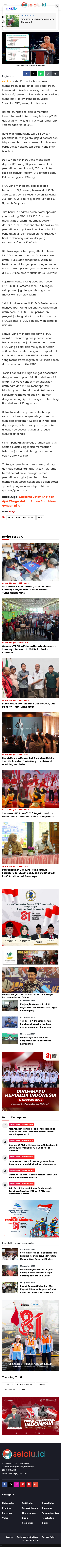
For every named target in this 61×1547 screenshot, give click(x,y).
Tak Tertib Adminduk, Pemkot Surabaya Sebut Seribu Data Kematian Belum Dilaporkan (36, 1024)
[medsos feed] (35, 1484)
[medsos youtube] (22, 1484)
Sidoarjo (41, 1385)
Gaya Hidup (48, 1503)
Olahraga (47, 1508)
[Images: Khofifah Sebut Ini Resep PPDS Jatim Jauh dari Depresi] (30, 47)
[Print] (55, 73)
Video (5, 1518)
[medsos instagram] (16, 1484)
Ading (12, 512)
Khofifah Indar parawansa (21, 517)
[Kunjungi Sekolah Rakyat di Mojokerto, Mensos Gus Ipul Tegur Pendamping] (10, 1005)
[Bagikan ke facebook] (26, 73)
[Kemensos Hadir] (30, 957)
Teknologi (27, 1523)
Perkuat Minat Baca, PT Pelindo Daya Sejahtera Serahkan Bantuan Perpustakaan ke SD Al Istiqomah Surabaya (28, 873)
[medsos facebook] (4, 1484)
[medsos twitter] (10, 1484)
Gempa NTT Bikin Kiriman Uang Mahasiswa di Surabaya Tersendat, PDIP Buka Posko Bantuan (29, 649)
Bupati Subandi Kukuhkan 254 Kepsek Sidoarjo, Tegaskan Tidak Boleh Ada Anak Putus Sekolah (38, 1289)
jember (22, 1390)
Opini (45, 1523)
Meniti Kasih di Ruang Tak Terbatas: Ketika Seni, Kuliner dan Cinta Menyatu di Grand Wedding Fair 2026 (28, 761)
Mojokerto (9, 1390)
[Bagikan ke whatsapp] (41, 73)
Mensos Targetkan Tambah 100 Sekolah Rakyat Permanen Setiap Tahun (28, 996)
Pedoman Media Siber (27, 1537)
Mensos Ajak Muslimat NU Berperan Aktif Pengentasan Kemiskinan (35, 1040)
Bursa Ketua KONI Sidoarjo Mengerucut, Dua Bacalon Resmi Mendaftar (28, 705)
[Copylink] (48, 73)
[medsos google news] (29, 1484)
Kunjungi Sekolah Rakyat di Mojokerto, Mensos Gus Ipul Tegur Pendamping (38, 1007)
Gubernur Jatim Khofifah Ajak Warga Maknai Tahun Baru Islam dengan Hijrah (29, 501)
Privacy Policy (48, 1537)
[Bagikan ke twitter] (33, 73)
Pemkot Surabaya (25, 1385)
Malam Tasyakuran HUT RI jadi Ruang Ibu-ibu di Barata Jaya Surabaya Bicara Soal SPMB (36, 1272)
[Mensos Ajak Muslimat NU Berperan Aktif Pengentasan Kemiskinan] (10, 1038)
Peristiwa (7, 1513)
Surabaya (8, 1385)
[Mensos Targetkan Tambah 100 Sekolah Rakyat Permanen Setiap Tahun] (30, 980)
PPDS (40, 517)
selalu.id (34, 1540)
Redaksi (9, 1537)
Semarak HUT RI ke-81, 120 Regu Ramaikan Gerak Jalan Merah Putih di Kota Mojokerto (28, 815)
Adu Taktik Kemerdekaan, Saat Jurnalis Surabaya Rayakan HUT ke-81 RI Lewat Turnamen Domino (26, 590)
